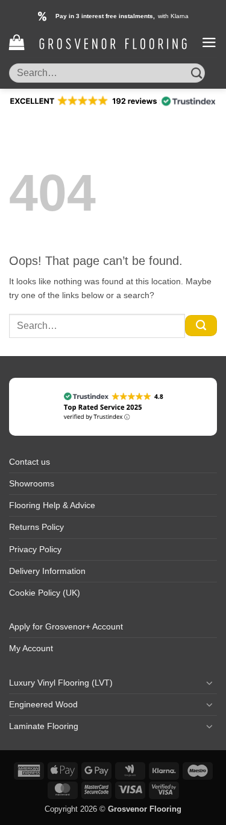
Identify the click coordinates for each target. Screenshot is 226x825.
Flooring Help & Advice (52, 505)
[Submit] (197, 72)
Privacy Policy (35, 549)
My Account (31, 648)
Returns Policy (36, 527)
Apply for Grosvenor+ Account (66, 626)
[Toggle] (209, 682)
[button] (17, 42)
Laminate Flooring (43, 726)
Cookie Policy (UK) (44, 592)
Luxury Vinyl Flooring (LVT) (61, 682)
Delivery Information (47, 571)
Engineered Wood (43, 704)
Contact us (29, 462)
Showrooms (31, 483)
